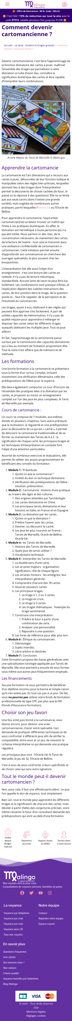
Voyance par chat (13, 918)
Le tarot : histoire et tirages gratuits (34, 45)
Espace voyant (47, 924)
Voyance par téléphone (16, 913)
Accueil (8, 45)
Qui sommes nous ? (13, 962)
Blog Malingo (10, 984)
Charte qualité (11, 973)
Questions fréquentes (14, 951)
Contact (43, 913)
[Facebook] (22, 893)
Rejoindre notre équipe (51, 918)
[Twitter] (31, 893)
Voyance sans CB (13, 929)
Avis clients (9, 957)
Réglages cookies (36, 1015)
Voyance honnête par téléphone (20, 978)
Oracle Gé (44, 207)
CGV (36, 1007)
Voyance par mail (13, 924)
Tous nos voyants (13, 934)
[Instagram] (50, 893)
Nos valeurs (9, 968)
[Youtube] (40, 893)
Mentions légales (36, 1011)
